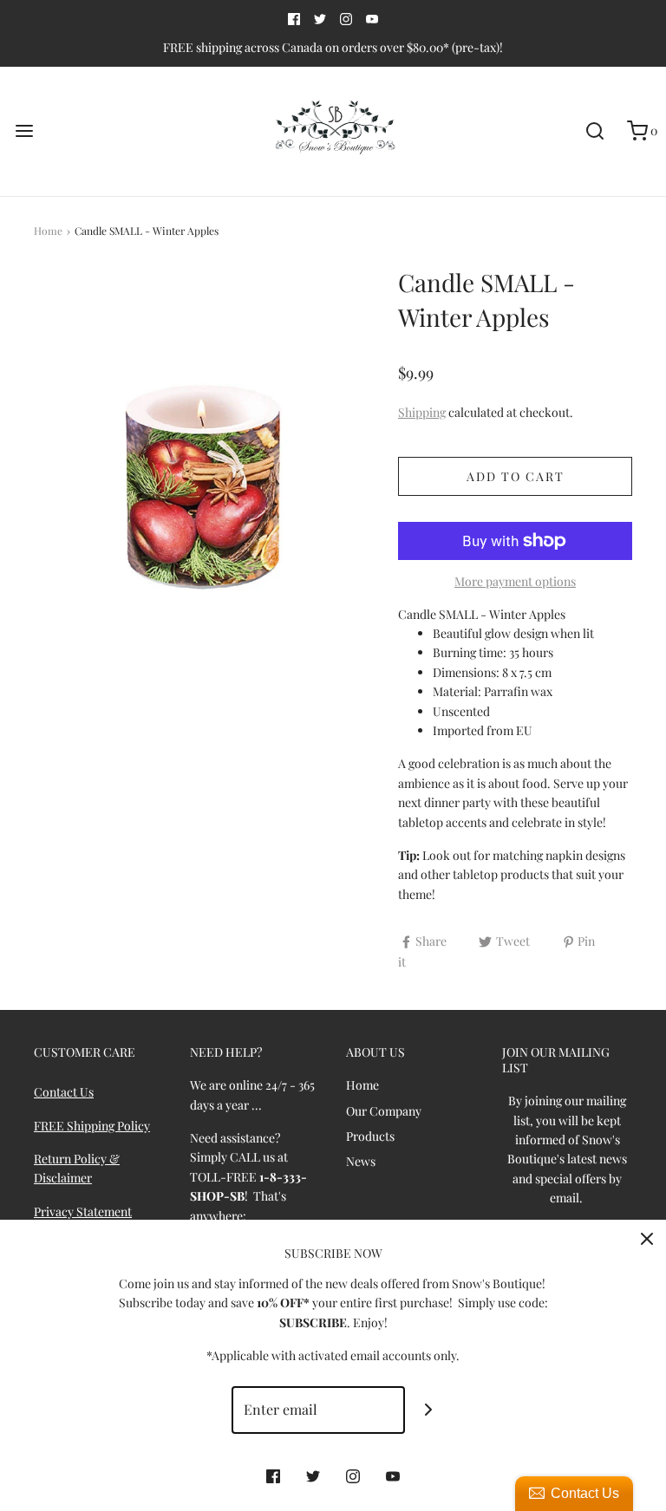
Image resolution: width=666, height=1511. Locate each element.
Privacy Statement (83, 1211)
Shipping (422, 412)
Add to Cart (516, 476)
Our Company (383, 1111)
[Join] (429, 1410)
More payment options (515, 581)
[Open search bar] (594, 131)
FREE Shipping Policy (92, 1125)
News (360, 1161)
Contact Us (64, 1092)
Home (48, 231)
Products (370, 1136)
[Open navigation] (24, 131)
